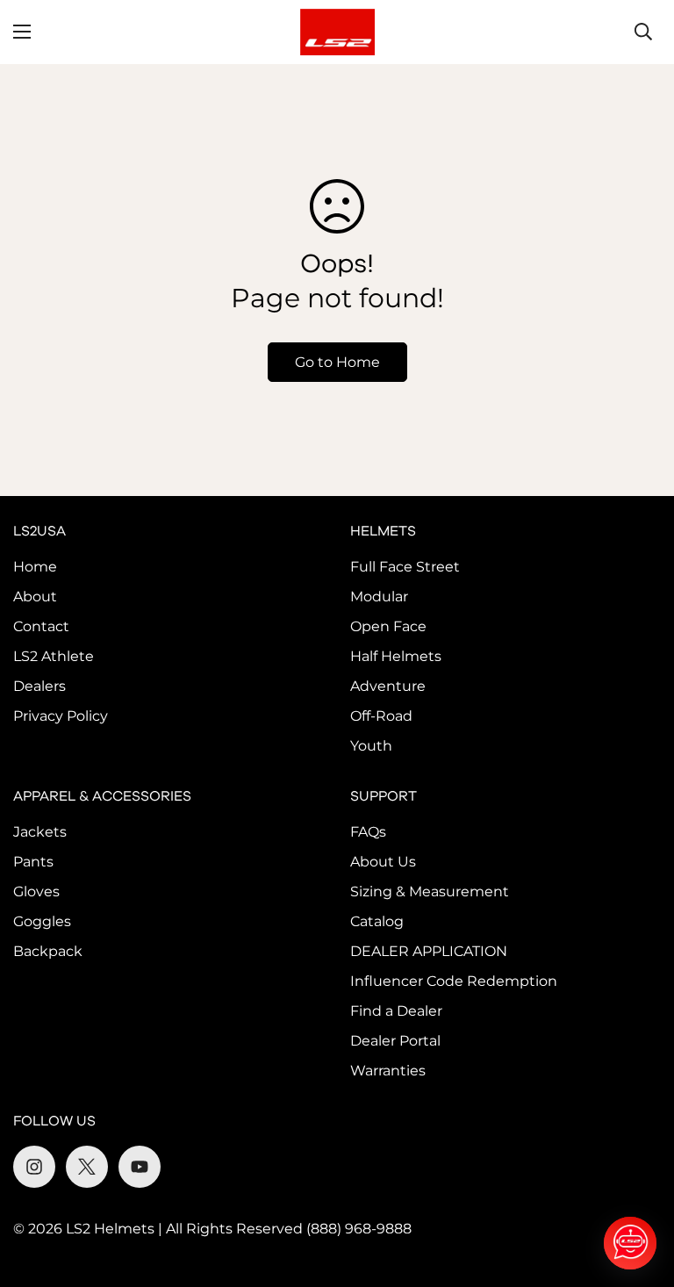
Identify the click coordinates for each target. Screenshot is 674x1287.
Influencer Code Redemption (453, 981)
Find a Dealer (396, 1011)
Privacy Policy (60, 716)
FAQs (368, 831)
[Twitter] (87, 1167)
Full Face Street (405, 566)
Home (35, 566)
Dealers (39, 686)
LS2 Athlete (53, 656)
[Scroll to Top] (640, 1191)
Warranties (388, 1070)
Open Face (388, 626)
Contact (41, 626)
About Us (383, 861)
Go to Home (337, 362)
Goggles (42, 921)
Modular (379, 596)
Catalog (377, 921)
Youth (371, 745)
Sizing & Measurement (429, 891)
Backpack (47, 951)
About (35, 596)
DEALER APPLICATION (428, 951)
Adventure (388, 686)
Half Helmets (395, 656)
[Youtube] (139, 1167)
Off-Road (381, 716)
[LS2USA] (337, 32)
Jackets (40, 831)
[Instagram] (34, 1167)
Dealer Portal (395, 1040)
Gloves (36, 891)
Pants (33, 861)
